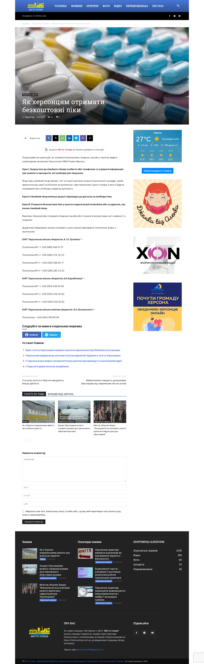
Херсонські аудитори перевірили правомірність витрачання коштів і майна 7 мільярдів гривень (110, 593)
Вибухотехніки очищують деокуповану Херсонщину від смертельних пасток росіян (103, 382)
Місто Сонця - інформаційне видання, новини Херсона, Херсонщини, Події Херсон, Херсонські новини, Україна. (74, 661)
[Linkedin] (69, 138)
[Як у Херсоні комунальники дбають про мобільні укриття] (38, 411)
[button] (178, 6)
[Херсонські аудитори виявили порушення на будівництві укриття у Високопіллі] (85, 553)
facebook (33, 334)
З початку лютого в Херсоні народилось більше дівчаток (43, 382)
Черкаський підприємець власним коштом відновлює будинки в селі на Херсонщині (73, 355)
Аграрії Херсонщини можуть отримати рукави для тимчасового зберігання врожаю (74, 428)
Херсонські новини (40, 23)
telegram (53, 334)
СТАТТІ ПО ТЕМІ (34, 394)
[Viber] (83, 138)
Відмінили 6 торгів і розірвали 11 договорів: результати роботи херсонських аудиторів (108, 573)
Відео (118, 5)
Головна (61, 5)
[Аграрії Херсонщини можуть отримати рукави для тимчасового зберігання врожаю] (74, 411)
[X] (56, 138)
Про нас (158, 5)
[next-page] (29, 440)
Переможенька (137, 5)
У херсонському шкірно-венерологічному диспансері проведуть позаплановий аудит (73, 360)
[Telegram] (174, 16)
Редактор (29, 117)
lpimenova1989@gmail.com (90, 649)
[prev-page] (24, 440)
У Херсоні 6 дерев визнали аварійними (47, 366)
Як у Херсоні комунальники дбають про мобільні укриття (55, 552)
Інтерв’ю (92, 5)
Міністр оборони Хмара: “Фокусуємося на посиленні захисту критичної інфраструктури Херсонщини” (55, 590)
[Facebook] (169, 16)
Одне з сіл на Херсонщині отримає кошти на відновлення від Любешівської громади (72, 350)
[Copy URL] (90, 138)
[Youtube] (179, 16)
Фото (106, 5)
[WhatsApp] (62, 138)
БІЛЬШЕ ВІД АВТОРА (61, 394)
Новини (76, 5)
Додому (25, 23)
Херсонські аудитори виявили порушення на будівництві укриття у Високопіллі (108, 554)
